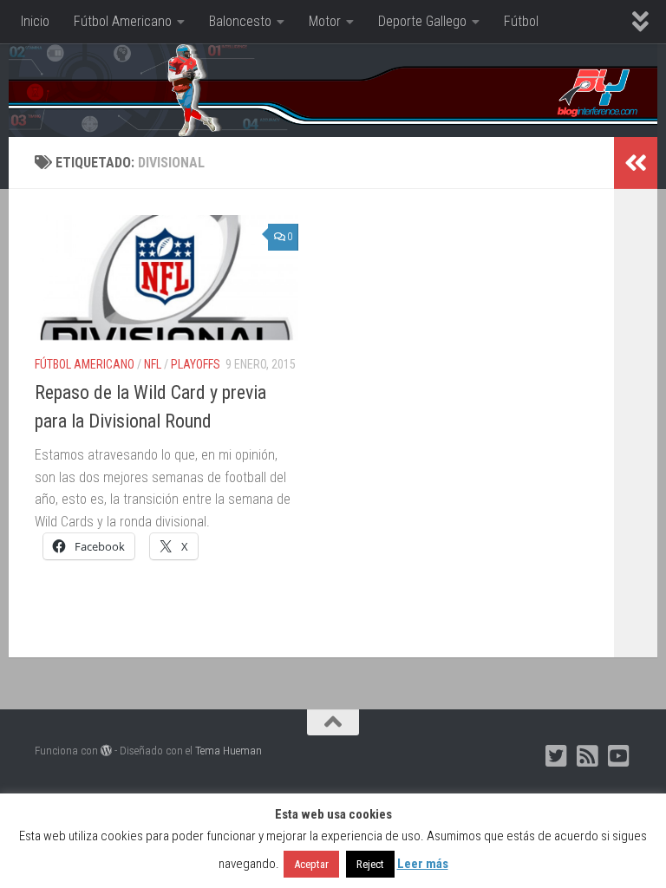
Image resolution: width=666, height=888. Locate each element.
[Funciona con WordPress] (106, 750)
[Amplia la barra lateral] (635, 163)
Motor (325, 21)
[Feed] (588, 756)
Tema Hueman (228, 750)
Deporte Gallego (422, 21)
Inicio (35, 21)
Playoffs (195, 364)
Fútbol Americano (123, 21)
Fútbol (521, 21)
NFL (152, 364)
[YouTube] (619, 756)
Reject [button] (370, 864)
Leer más (422, 864)
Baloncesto (240, 21)
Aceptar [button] (311, 864)
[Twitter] (557, 756)
